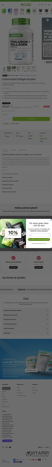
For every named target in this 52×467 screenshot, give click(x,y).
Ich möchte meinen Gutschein (39, 239)
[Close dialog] (50, 220)
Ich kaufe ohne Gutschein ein (39, 243)
